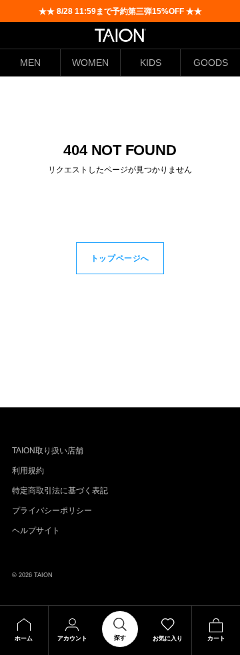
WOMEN (90, 62)
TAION (43, 575)
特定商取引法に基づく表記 (60, 490)
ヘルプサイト (36, 530)
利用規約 (28, 470)
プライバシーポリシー (52, 510)
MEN (30, 62)
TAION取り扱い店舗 (47, 450)
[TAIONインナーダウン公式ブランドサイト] (120, 35)
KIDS (150, 62)
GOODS (210, 62)
